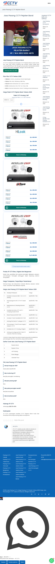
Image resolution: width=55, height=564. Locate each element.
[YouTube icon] (42, 494)
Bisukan (3, 562)
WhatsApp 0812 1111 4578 (11, 70)
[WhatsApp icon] (31, 494)
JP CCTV (15, 426)
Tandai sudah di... (13, 562)
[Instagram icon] (45, 494)
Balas (22, 562)
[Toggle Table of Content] (11, 100)
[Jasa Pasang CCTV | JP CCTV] (10, 3)
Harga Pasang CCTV (23, 490)
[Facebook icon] (35, 494)
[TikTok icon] (48, 494)
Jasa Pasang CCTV (12, 490)
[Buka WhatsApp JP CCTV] (51, 560)
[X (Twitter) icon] (38, 494)
